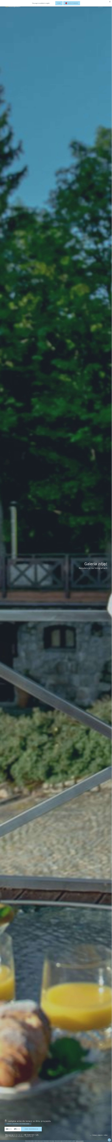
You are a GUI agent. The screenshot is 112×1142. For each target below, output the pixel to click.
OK (109, 1139)
